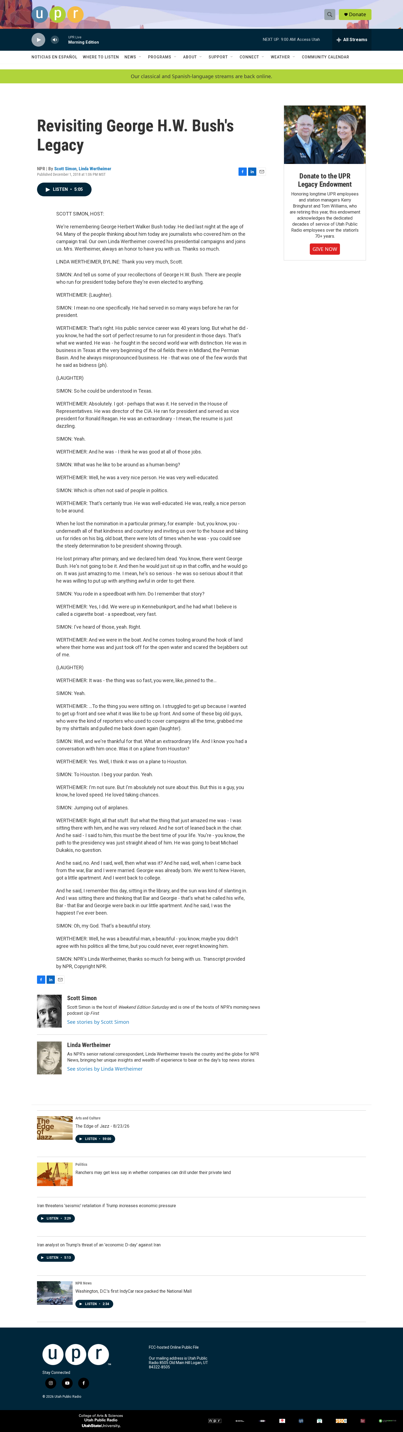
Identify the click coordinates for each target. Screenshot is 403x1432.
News (130, 57)
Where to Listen (101, 57)
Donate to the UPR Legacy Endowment (325, 180)
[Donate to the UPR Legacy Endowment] (325, 135)
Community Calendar (325, 57)
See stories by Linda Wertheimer (105, 1068)
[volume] (54, 40)
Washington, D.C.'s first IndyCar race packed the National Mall (133, 1291)
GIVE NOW (325, 249)
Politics (81, 1164)
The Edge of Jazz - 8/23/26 (102, 1126)
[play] (38, 40)
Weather (280, 57)
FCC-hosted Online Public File (174, 1347)
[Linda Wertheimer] (49, 1058)
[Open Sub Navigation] (140, 57)
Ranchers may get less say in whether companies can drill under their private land (153, 1172)
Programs (159, 57)
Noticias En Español (54, 57)
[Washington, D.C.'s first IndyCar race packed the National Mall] (55, 1293)
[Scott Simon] (49, 1011)
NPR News (83, 1283)
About (190, 57)
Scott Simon (65, 168)
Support (218, 57)
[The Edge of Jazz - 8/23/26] (55, 1128)
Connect (249, 57)
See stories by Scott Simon (98, 1022)
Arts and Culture (88, 1118)
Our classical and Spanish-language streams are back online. (201, 76)
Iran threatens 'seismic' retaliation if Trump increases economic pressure (106, 1205)
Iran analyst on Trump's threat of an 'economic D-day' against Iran (99, 1244)
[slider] (63, 39)
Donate (357, 14)
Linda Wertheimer (95, 168)
